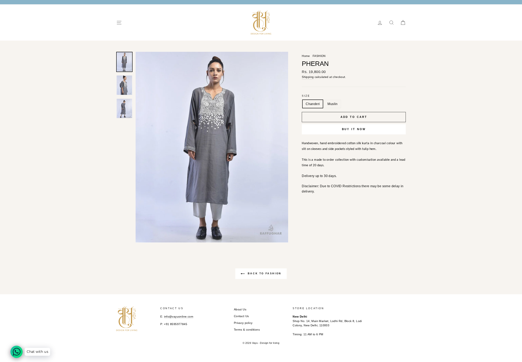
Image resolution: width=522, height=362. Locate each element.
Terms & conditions (247, 329)
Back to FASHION (263, 273)
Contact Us (241, 316)
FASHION (319, 56)
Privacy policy (243, 322)
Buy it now (354, 129)
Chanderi (313, 104)
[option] (212, 147)
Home (306, 56)
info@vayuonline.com (179, 316)
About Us (240, 309)
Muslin (332, 104)
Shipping (308, 77)
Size (306, 95)
